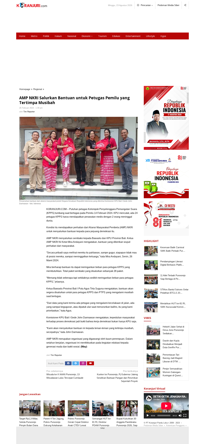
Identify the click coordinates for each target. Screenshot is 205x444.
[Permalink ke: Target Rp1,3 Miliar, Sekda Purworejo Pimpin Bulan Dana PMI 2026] (30, 408)
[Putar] (147, 415)
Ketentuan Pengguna (175, 425)
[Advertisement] (102, 20)
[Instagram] (83, 363)
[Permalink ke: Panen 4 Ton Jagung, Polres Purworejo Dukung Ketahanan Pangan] (54, 408)
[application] (166, 406)
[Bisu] (180, 415)
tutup (103, 428)
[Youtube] (90, 363)
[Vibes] (31, 5)
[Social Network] (185, 5)
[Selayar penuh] (184, 415)
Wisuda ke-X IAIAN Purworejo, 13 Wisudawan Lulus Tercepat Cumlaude (64, 374)
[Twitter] (75, 363)
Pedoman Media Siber (153, 425)
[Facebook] (68, 363)
